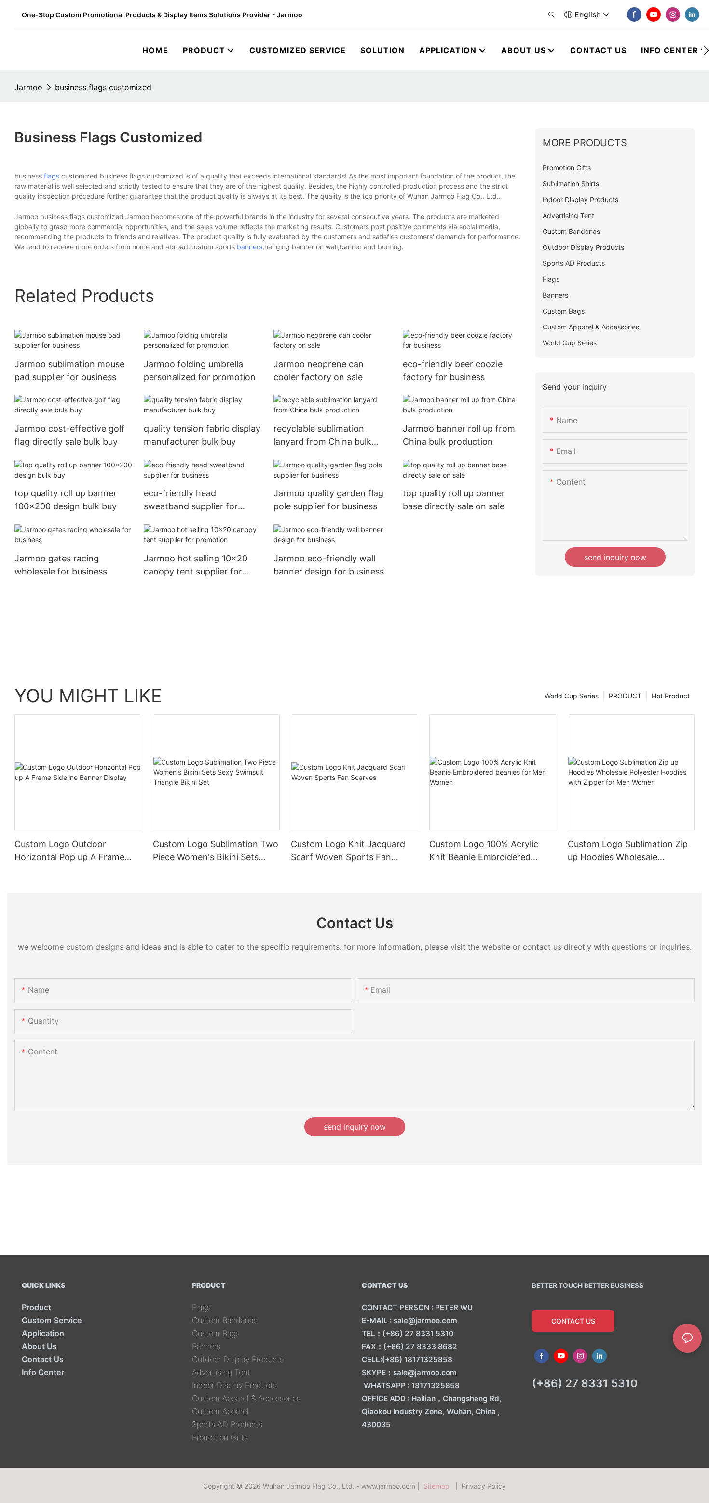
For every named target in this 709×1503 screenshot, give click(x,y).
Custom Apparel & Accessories (246, 1398)
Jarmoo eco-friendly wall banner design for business (328, 564)
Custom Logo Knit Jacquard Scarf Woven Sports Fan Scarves (348, 851)
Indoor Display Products (234, 1385)
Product (36, 1307)
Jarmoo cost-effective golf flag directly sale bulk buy (69, 435)
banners (249, 247)
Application (43, 1333)
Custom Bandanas (225, 1320)
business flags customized (103, 87)
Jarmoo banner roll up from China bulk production (459, 435)
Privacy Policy (484, 1486)
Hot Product (671, 696)
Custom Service (52, 1320)
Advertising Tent (221, 1372)
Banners (206, 1346)
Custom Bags (216, 1333)
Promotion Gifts (220, 1437)
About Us (39, 1346)
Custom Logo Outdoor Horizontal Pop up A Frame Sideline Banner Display (69, 851)
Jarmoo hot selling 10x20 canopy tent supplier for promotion (195, 565)
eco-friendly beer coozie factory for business (453, 370)
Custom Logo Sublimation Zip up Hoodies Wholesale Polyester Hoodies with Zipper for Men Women (629, 851)
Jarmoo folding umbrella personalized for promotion (200, 370)
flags (51, 176)
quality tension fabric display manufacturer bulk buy (202, 435)
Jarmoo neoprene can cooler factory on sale (318, 370)
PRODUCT (625, 696)
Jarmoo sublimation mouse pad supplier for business (69, 370)
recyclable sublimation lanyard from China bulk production (322, 436)
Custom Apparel (220, 1411)
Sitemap (438, 1486)
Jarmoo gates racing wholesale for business (60, 564)
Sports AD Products (227, 1424)
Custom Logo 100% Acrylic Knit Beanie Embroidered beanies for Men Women (483, 851)
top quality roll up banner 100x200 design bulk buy (65, 499)
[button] (706, 50)
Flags (201, 1307)
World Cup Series (572, 696)
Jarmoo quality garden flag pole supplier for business (328, 499)
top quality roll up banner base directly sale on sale (454, 499)
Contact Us (43, 1359)
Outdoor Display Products (238, 1359)
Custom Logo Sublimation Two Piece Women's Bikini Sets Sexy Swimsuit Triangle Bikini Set (215, 851)
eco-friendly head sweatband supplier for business (191, 500)
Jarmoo (28, 87)
